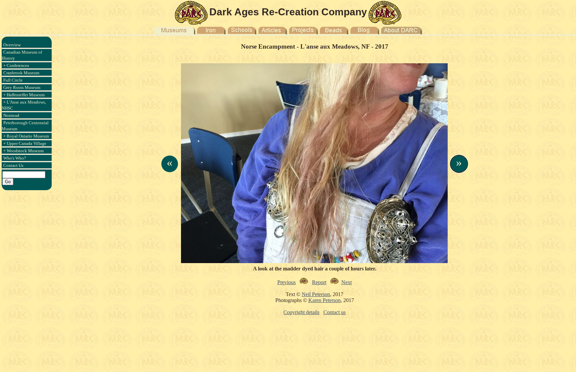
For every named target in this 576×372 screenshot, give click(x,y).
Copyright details (301, 312)
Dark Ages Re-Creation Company (288, 11)
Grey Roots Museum (21, 87)
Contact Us (13, 165)
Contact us (334, 312)
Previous (286, 282)
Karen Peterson (324, 300)
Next (346, 282)
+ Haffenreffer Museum (24, 94)
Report (319, 282)
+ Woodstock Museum (23, 150)
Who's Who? (14, 158)
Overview (12, 44)
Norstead (11, 115)
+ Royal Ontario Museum (26, 136)
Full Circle (13, 80)
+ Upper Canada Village (24, 143)
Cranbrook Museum (21, 72)
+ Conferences (16, 65)
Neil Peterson (316, 294)
